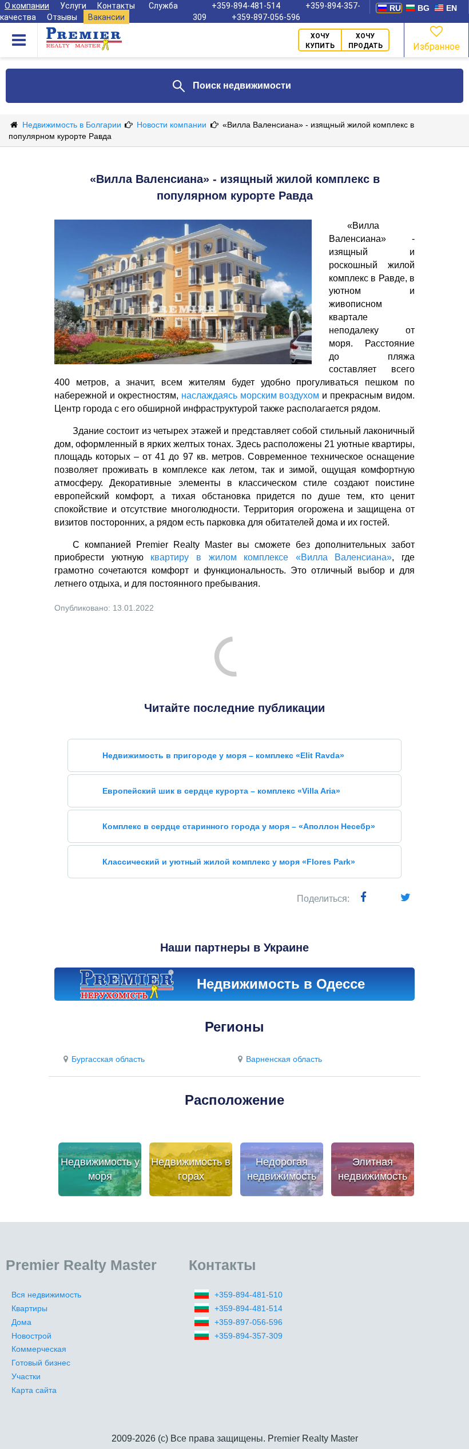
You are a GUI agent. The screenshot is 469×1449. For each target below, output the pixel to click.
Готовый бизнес (40, 1362)
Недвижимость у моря (100, 1169)
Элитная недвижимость (372, 1169)
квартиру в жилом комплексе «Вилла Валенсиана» (271, 557)
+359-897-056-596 (266, 17)
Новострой (31, 1335)
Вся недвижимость (46, 1294)
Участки (26, 1376)
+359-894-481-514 (248, 1308)
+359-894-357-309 (248, 1335)
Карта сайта (34, 1390)
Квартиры (29, 1308)
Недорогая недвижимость (281, 1169)
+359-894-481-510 (248, 1294)
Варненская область (284, 1059)
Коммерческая (38, 1349)
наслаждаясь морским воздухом (250, 395)
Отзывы (62, 17)
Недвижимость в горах (190, 1169)
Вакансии (106, 17)
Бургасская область (108, 1059)
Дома (21, 1322)
